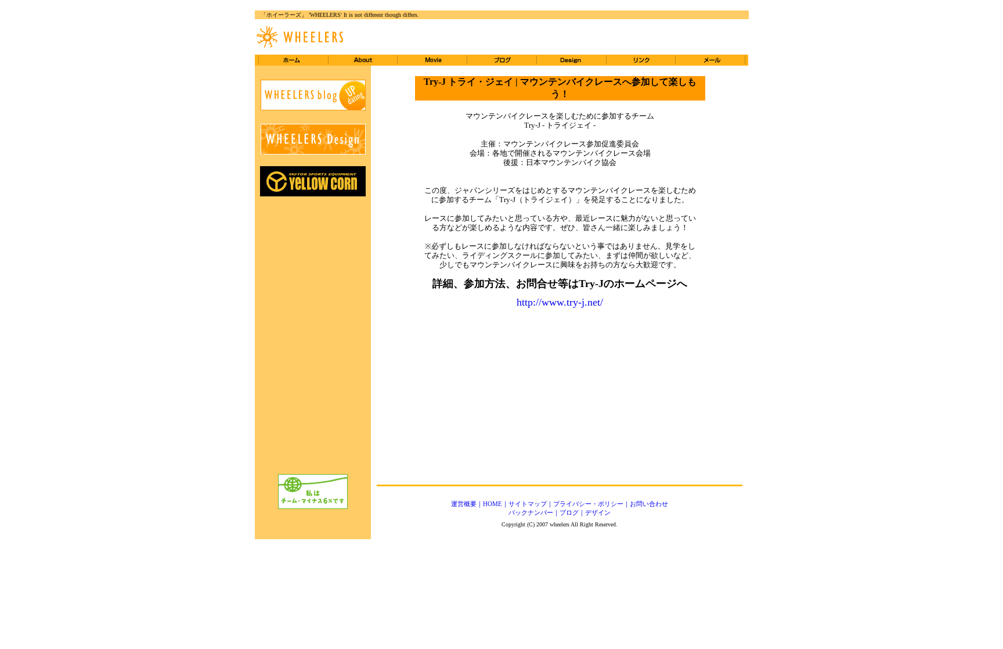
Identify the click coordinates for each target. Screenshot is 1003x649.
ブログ (569, 512)
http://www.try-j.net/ (560, 302)
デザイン (598, 512)
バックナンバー (530, 512)
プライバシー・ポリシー (588, 503)
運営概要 (464, 503)
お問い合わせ (649, 503)
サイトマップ (527, 503)
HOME (492, 503)
